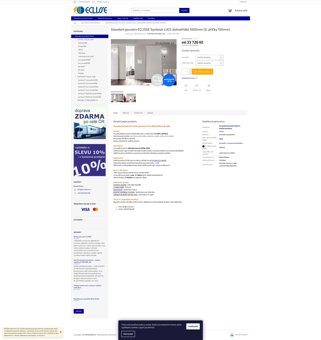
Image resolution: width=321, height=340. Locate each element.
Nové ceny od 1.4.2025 (82, 237)
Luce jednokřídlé (84, 60)
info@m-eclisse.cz (84, 189)
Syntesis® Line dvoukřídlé (87, 83)
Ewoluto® (81, 66)
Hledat (184, 10)
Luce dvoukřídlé (84, 63)
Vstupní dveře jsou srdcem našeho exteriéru (87, 286)
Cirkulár (81, 73)
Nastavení (128, 334)
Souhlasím (193, 326)
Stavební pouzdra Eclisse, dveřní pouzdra (230, 127)
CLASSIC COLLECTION (85, 39)
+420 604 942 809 (83, 193)
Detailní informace (188, 78)
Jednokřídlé (82, 43)
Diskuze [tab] (150, 113)
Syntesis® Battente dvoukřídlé (89, 97)
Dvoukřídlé (82, 46)
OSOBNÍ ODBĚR (118, 187)
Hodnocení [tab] (138, 113)
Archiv (79, 311)
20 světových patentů (159, 160)
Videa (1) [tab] (126, 113)
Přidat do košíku (204, 71)
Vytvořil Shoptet (241, 335)
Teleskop (81, 53)
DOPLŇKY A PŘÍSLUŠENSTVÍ (87, 100)
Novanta (81, 70)
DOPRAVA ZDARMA (120, 185)
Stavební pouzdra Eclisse (84, 36)
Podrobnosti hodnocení (156, 34)
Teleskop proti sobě (86, 56)
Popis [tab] (115, 113)
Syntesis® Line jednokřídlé (88, 80)
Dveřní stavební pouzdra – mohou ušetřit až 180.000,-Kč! (87, 261)
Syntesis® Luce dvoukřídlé (88, 90)
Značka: (173, 33)
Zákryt (80, 49)
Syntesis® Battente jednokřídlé (90, 93)
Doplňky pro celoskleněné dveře (86, 299)
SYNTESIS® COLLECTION (86, 77)
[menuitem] (83, 18)
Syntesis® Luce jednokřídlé (88, 87)
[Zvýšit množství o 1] (190, 70)
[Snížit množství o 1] (190, 73)
